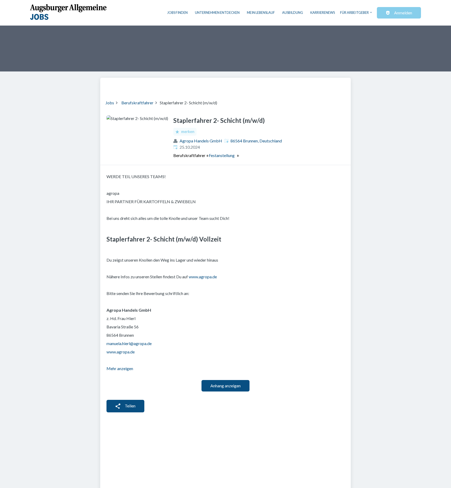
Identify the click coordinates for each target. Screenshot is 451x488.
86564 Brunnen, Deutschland (256, 140)
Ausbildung (292, 12)
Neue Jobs (303, 85)
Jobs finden (177, 12)
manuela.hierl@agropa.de (129, 343)
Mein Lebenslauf (261, 12)
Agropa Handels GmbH (201, 140)
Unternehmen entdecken (217, 12)
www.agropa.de (203, 276)
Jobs (109, 102)
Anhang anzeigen (225, 385)
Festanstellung (222, 155)
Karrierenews (322, 12)
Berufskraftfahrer (137, 102)
